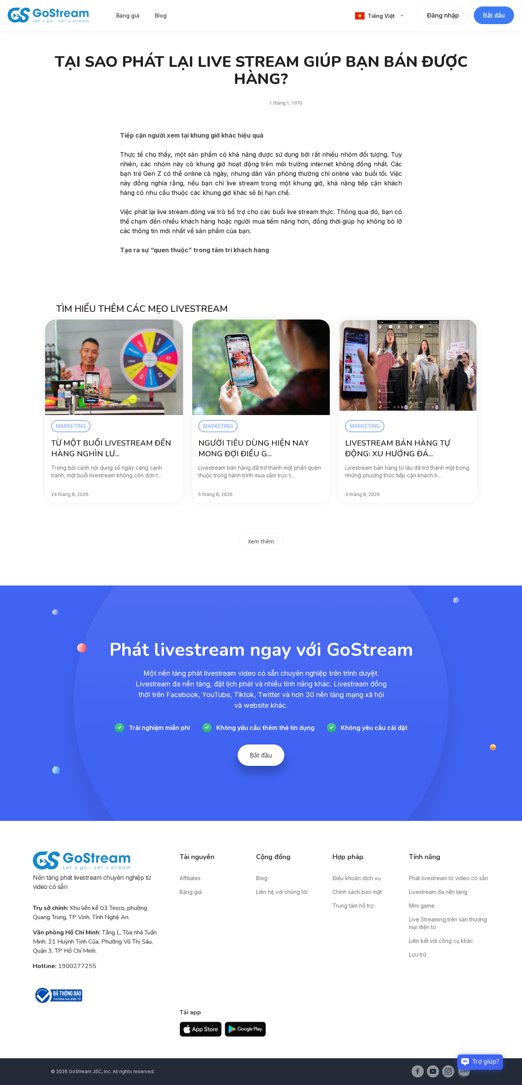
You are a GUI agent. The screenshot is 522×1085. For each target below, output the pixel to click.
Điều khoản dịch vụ (356, 878)
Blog (161, 15)
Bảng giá (127, 15)
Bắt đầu (494, 15)
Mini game (421, 905)
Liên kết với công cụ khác (441, 940)
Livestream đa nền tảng (438, 892)
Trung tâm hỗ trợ (352, 905)
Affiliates (190, 878)
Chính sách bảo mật (357, 892)
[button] (379, 16)
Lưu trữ (417, 954)
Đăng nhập (443, 15)
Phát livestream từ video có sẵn (448, 878)
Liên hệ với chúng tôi (282, 892)
